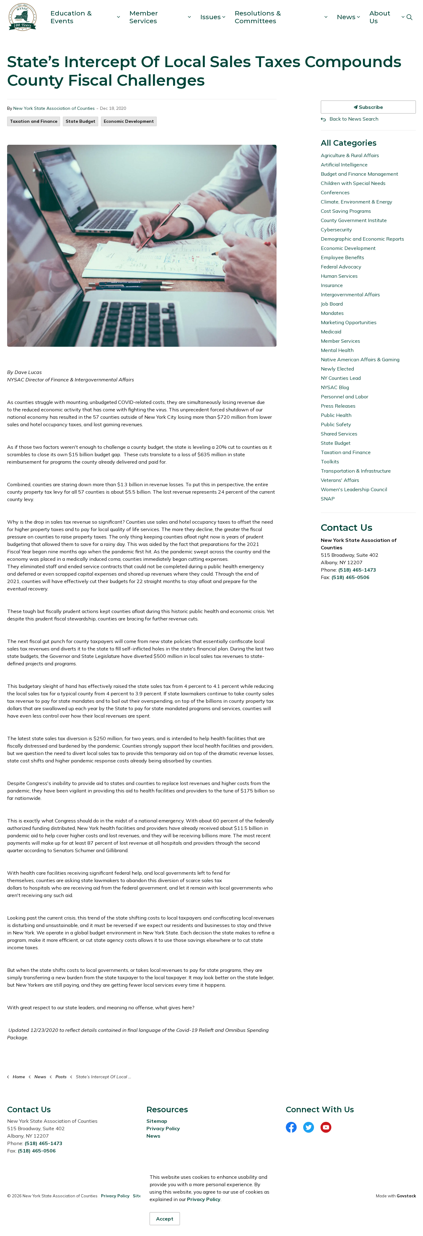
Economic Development (129, 121)
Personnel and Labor (344, 396)
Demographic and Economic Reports (362, 239)
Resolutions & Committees (258, 17)
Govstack (406, 1195)
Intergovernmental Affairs (350, 294)
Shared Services (339, 434)
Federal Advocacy (341, 267)
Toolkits (330, 461)
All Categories (349, 143)
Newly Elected (337, 369)
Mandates (332, 313)
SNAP (328, 499)
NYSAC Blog (335, 387)
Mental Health (337, 350)
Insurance (332, 285)
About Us (379, 17)
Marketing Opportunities (349, 322)
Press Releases (338, 406)
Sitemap (156, 1121)
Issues (210, 17)
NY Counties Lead (341, 378)
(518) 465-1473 (357, 570)
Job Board (332, 304)
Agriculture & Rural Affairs (350, 155)
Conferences (335, 192)
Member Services (143, 17)
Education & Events (71, 17)
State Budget (80, 121)
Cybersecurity (336, 229)
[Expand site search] (409, 17)
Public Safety (336, 424)
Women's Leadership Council (354, 489)
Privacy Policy (163, 1128)
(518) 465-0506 (350, 577)
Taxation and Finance (33, 121)
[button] (142, 246)
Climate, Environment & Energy (356, 202)
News (346, 17)
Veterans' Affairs (340, 480)
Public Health (336, 415)
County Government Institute (354, 220)
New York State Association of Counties (54, 108)
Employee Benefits (342, 257)
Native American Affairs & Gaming (360, 359)
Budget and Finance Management (359, 174)
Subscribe (370, 107)
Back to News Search (353, 119)
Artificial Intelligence (344, 164)
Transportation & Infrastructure (356, 471)
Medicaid (331, 331)
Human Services (339, 276)
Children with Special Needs (353, 183)
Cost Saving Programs (346, 211)
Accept (164, 1219)
